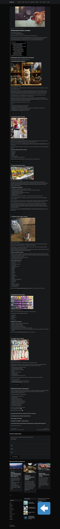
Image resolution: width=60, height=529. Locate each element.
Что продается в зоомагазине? (18, 48)
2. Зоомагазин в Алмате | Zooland (17, 45)
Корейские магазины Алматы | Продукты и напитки (29, 477)
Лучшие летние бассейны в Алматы (31, 503)
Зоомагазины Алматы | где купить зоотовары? (18, 43)
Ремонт (11, 511)
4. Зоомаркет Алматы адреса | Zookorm (18, 49)
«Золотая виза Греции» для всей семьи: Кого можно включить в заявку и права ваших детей (28, 423)
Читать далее (27, 489)
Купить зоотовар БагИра (15, 334)
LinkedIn (21, 33)
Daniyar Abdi (18, 33)
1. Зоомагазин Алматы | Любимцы (17, 44)
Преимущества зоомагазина (17, 53)
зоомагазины (19, 425)
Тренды (11, 516)
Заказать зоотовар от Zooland (16, 161)
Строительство (12, 513)
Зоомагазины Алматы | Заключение (16, 55)
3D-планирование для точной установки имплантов (21, 415)
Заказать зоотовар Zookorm (16, 290)
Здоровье (11, 505)
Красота (11, 506)
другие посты (15, 408)
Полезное (23, 28)
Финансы (11, 519)
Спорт (11, 512)
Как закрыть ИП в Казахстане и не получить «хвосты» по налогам (23, 413)
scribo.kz (12, 2)
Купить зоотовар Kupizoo (15, 384)
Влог (11, 410)
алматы (15, 425)
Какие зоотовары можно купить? (19, 51)
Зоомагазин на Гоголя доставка (16, 212)
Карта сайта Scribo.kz (12, 526)
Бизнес (11, 504)
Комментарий (14, 438)
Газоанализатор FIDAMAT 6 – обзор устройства (20, 420)
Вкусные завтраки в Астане (31, 512)
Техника (11, 515)
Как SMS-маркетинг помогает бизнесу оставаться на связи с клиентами (31, 517)
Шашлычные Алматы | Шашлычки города (44, 475)
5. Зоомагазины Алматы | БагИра (17, 52)
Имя (11, 445)
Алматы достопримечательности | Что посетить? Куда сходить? (16, 474)
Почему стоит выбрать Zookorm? (18, 50)
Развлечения (12, 509)
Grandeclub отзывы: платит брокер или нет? (32, 508)
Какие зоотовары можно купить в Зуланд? (19, 46)
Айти (10, 502)
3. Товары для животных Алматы (17, 47)
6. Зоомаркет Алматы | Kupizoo (16, 54)
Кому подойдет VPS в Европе (16, 418)
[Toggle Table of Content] (25, 42)
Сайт (12, 452)
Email (12, 448)
